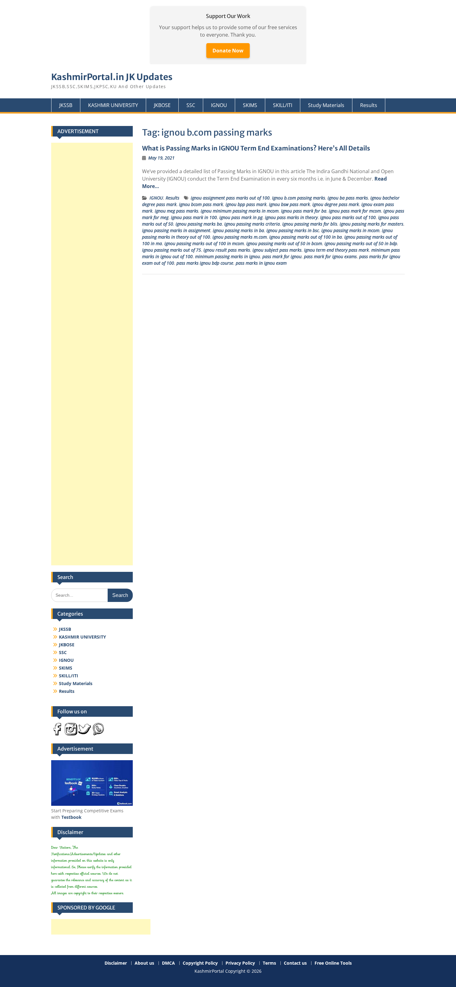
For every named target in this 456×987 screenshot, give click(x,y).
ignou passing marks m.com (239, 237)
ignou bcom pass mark (201, 204)
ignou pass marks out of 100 (348, 217)
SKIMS (250, 105)
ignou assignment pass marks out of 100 (230, 198)
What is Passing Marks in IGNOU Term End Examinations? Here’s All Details (256, 148)
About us (144, 963)
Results (368, 105)
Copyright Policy (200, 963)
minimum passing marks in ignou (227, 256)
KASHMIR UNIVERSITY (113, 105)
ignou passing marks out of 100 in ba (305, 237)
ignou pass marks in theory (291, 217)
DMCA (168, 963)
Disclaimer (116, 963)
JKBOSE (162, 105)
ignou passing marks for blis (309, 224)
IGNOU (219, 105)
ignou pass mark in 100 (194, 217)
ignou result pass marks (226, 250)
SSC (190, 105)
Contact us (295, 963)
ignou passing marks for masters (371, 224)
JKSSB (65, 105)
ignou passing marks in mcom (350, 230)
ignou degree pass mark (335, 204)
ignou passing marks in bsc (292, 230)
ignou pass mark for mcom (355, 211)
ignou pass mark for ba (303, 211)
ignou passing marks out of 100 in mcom (204, 243)
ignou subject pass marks (277, 250)
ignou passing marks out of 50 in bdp (360, 243)
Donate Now (228, 50)
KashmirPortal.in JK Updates (111, 77)
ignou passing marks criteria (252, 224)
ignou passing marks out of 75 (171, 250)
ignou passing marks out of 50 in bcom (284, 243)
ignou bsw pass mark (289, 204)
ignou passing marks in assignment (176, 230)
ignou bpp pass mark (246, 204)
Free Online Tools (333, 963)
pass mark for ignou (282, 256)
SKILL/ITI (282, 105)
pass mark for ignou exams (330, 256)
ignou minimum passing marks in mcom (240, 211)
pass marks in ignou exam (261, 263)
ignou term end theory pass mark (336, 250)
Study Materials (326, 105)
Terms (269, 963)
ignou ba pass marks (348, 198)
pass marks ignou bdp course (205, 263)
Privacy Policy (240, 963)
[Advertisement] (92, 354)
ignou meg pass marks (176, 211)
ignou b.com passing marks (298, 198)
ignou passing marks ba (199, 224)
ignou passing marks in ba (238, 230)
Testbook (71, 817)
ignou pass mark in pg (240, 217)
